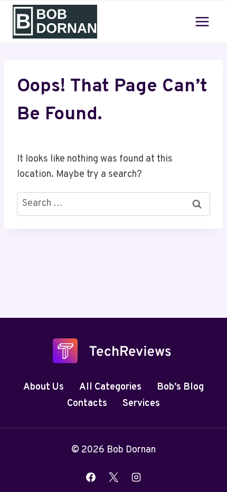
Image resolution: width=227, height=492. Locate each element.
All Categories (110, 387)
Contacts (87, 404)
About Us (43, 387)
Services (141, 404)
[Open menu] (202, 21)
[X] (113, 477)
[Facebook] (90, 477)
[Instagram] (136, 477)
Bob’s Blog (180, 387)
